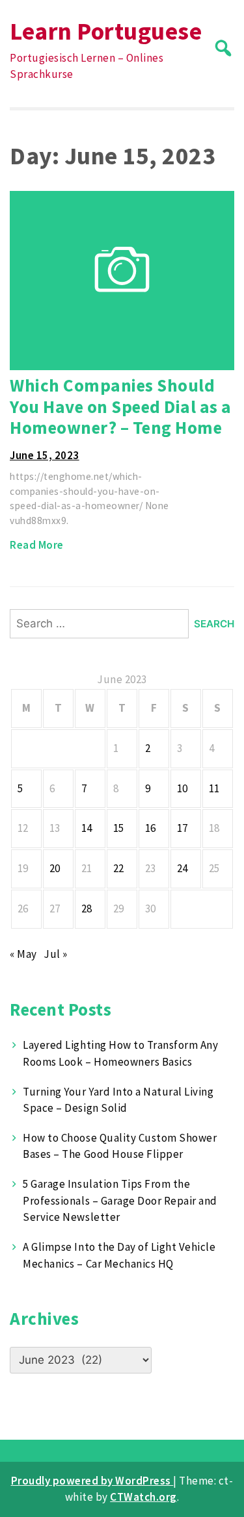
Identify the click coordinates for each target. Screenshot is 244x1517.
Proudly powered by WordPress (92, 1480)
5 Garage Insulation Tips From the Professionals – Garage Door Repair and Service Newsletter (120, 1200)
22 (118, 868)
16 (150, 828)
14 (86, 828)
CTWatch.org (143, 1497)
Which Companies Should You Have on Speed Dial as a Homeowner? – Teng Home (121, 406)
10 (182, 788)
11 (214, 788)
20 (55, 868)
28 (86, 908)
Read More (37, 545)
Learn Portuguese (106, 31)
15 (118, 828)
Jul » (56, 954)
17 (182, 828)
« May (23, 954)
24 (182, 868)
